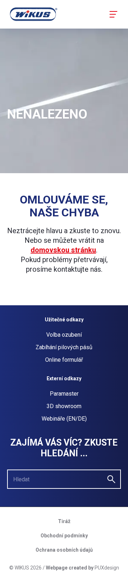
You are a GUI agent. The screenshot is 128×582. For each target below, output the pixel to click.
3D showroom (64, 406)
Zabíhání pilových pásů (64, 347)
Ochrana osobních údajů (64, 550)
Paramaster (64, 393)
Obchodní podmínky (64, 535)
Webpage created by (70, 568)
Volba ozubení (64, 334)
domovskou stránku (63, 250)
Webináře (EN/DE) (64, 418)
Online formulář (64, 359)
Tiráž (64, 521)
